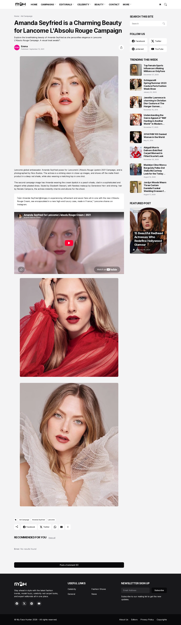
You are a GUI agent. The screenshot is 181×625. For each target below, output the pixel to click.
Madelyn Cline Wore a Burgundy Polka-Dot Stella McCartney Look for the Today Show (155, 169)
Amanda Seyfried (38, 520)
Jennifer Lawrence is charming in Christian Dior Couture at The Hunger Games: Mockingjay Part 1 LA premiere (155, 102)
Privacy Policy (147, 619)
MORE (126, 4)
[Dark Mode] (158, 4)
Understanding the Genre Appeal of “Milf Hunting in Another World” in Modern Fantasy (155, 119)
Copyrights (162, 619)
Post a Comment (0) (69, 565)
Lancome (51, 520)
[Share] (121, 47)
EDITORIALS (65, 4)
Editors (134, 619)
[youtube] (39, 603)
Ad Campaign (27, 16)
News (94, 594)
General (71, 594)
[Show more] (68, 527)
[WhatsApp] (55, 527)
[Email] (61, 527)
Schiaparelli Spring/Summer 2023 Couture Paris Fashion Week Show (155, 84)
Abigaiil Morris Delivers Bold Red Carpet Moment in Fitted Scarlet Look (153, 151)
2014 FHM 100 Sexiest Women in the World (155, 135)
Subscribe (159, 590)
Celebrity (72, 589)
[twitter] (24, 603)
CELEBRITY (83, 4)
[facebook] (17, 603)
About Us (123, 619)
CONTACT (114, 4)
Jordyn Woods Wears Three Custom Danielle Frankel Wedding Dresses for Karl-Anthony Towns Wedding (155, 187)
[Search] (164, 4)
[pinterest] (31, 603)
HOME (34, 4)
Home (16, 16)
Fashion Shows (98, 589)
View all (52, 538)
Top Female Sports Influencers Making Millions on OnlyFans (154, 68)
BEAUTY (99, 4)
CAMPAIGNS (47, 4)
